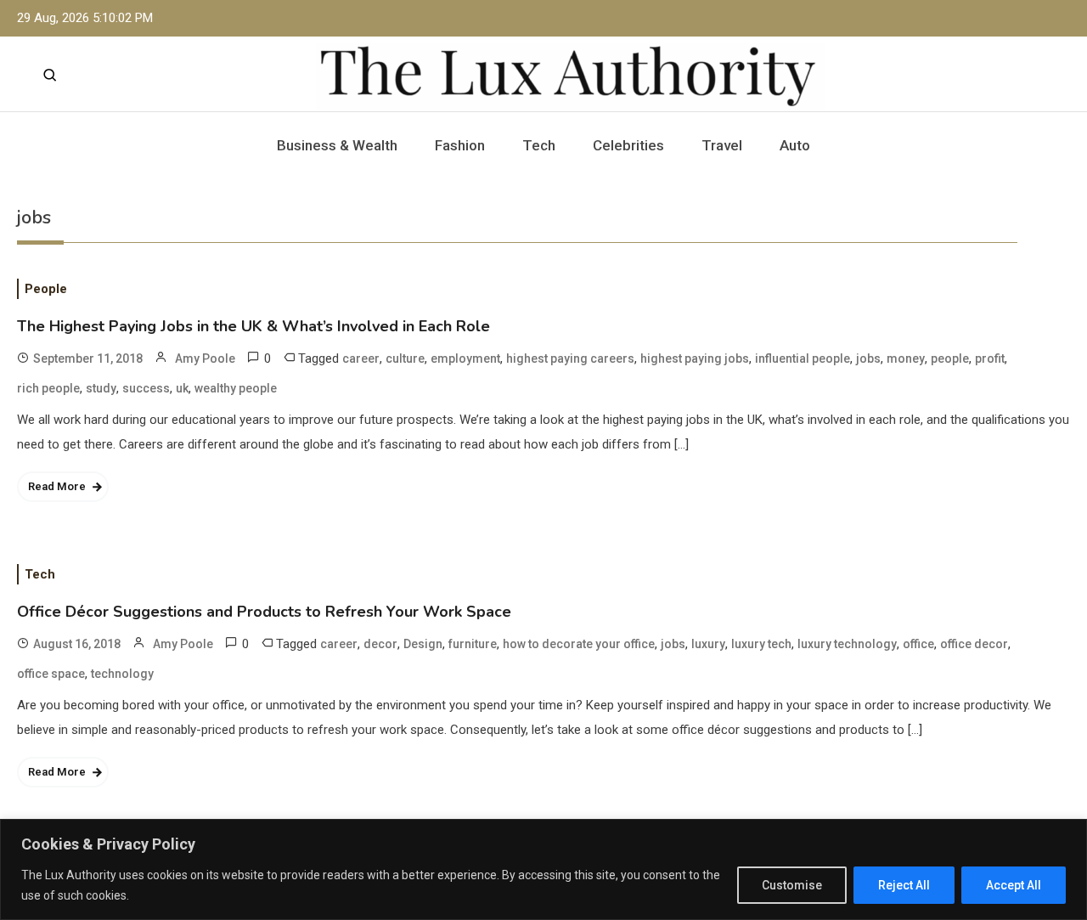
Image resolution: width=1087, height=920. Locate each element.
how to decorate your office (579, 644)
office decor (974, 644)
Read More (57, 486)
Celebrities (628, 145)
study (101, 388)
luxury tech (761, 644)
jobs (868, 358)
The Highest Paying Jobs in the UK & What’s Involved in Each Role (253, 326)
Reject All (904, 885)
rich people (48, 388)
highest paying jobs (694, 358)
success (146, 388)
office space (51, 673)
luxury (708, 644)
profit (990, 358)
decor (380, 644)
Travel (721, 145)
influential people (802, 358)
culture (405, 358)
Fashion (460, 145)
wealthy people (235, 388)
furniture (472, 644)
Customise (792, 885)
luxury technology (847, 644)
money (906, 358)
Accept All (1013, 885)
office (918, 644)
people (950, 358)
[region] (543, 869)
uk (182, 388)
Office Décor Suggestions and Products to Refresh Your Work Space (264, 611)
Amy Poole (205, 358)
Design (422, 644)
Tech (538, 145)
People (46, 288)
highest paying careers (570, 358)
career (361, 358)
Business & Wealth (337, 145)
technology (122, 673)
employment (465, 358)
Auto (795, 145)
